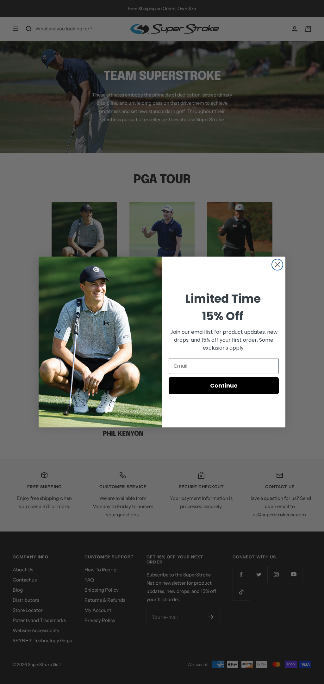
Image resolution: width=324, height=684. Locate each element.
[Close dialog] (277, 264)
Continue (224, 385)
